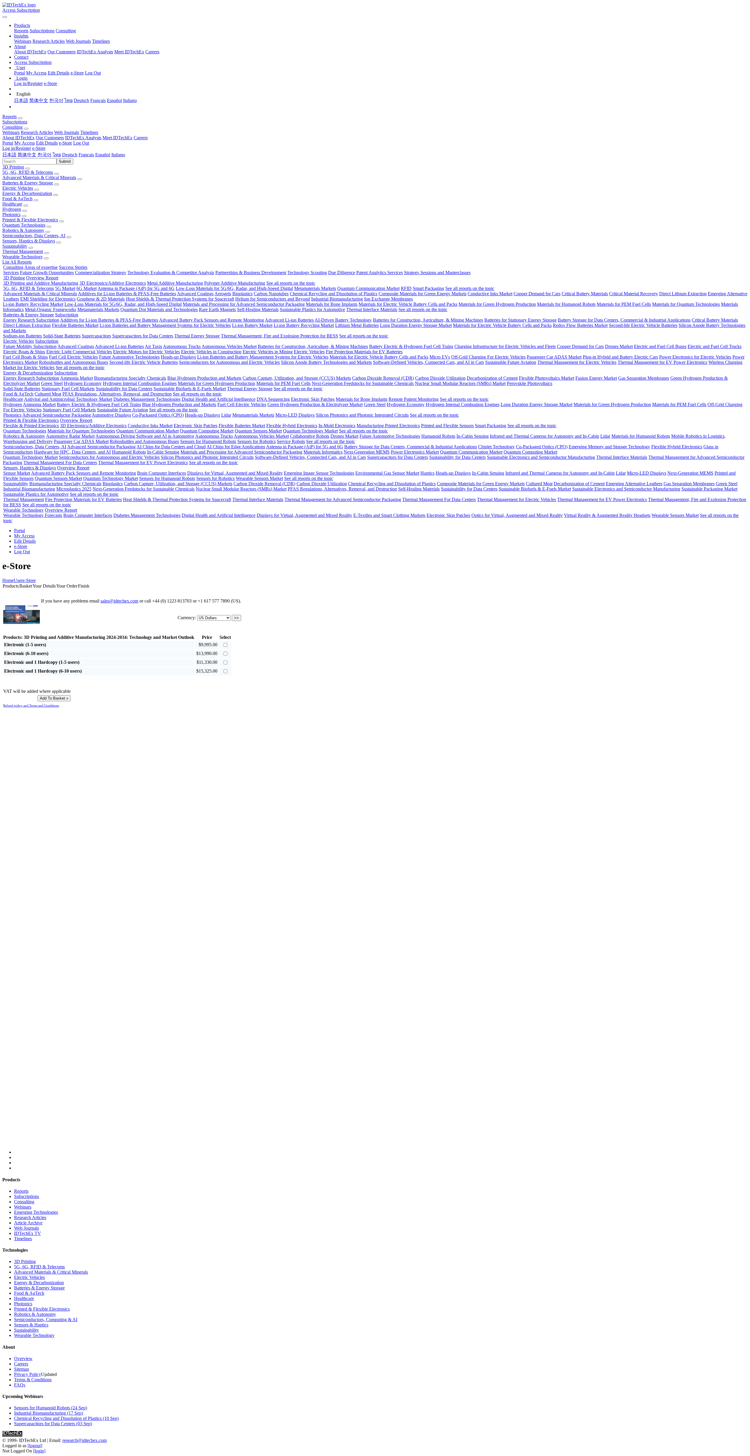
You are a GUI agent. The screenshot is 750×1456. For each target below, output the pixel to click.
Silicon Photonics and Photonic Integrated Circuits (362, 415)
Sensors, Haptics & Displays (28, 240)
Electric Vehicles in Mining (268, 351)
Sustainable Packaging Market (709, 488)
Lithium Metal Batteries (357, 325)
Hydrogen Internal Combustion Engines (140, 383)
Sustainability (14, 246)
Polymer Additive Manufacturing (234, 283)
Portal (19, 72)
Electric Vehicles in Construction (211, 351)
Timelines (101, 41)
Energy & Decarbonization (27, 193)
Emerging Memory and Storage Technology (609, 446)
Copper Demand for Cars (537, 293)
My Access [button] (24, 142)
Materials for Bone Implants (331, 304)
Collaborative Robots (309, 436)
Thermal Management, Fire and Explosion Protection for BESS (279, 335)
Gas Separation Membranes (643, 378)
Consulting (66, 30)
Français (98, 100)
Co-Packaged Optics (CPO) (158, 415)
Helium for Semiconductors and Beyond (272, 298)
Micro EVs (439, 356)
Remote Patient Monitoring (413, 399)
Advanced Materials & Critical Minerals (39, 177)
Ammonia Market (76, 378)
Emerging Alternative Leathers (634, 483)
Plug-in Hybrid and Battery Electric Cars (620, 356)
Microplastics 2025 (73, 488)
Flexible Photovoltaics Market (546, 378)
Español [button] (102, 154)
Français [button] (86, 154)
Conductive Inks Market (490, 293)
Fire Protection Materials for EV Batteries (364, 351)
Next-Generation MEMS (367, 451)
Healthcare (12, 203)
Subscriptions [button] (14, 121)
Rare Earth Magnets (217, 309)
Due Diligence (341, 272)
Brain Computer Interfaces (161, 473)
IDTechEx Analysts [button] (83, 137)
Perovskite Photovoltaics (529, 383)
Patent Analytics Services (379, 272)
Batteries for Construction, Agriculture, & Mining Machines (428, 320)
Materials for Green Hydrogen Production (497, 304)
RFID (406, 288)
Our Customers (61, 51)
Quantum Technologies (23, 225)
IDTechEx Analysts (95, 51)
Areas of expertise (41, 267)
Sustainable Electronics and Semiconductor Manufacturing (541, 457)
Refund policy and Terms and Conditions (31, 705)
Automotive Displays (111, 415)
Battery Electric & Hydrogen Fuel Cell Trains (411, 346)
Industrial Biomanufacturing (337, 298)
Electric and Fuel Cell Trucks (715, 346)
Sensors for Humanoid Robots (208, 441)
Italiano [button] (118, 154)
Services (11, 272)
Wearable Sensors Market (259, 478)
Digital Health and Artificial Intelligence (218, 399)
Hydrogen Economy (83, 383)
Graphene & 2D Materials (101, 298)
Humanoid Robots (438, 436)
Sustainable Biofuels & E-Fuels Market (190, 388)
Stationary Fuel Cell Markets (68, 388)
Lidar (226, 415)
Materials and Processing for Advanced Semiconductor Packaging (244, 304)
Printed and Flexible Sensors (447, 425)
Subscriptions (42, 30)
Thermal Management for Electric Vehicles (576, 362)
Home (8, 580)
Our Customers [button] (50, 137)
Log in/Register (28, 83)
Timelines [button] (89, 132)
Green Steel (52, 383)
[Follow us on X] (381, 934)
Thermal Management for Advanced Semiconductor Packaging (342, 499)
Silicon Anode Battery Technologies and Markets (326, 362)
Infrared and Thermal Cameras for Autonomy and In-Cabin (544, 436)
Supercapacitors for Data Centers (142, 335)
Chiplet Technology (496, 446)
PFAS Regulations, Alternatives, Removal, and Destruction (117, 393)
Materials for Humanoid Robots (566, 304)
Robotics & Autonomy (23, 230)
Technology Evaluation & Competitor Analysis (170, 272)
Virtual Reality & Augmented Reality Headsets (607, 515)
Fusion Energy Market (596, 378)
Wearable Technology (22, 256)
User (18, 580)
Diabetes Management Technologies (146, 399)
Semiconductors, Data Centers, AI (33, 235)
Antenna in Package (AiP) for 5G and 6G (136, 288)
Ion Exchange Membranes (388, 298)
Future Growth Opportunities (47, 272)
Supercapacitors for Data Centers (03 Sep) (53, 1423)
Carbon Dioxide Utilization (440, 378)
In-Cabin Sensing (472, 436)
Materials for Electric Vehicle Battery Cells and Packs (408, 304)
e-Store (77, 72)
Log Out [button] (81, 142)
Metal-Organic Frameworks (50, 309)
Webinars (22, 41)
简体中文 (38, 100)
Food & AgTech (17, 198)
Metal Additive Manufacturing (175, 283)
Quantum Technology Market (310, 430)
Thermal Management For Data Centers (60, 462)
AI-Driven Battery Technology (343, 320)
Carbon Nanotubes (271, 293)
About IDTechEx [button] (18, 137)
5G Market (65, 288)
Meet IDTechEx (129, 51)
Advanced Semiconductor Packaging (56, 415)
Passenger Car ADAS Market (554, 356)
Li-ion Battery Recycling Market (33, 304)
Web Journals (78, 41)
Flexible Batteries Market (75, 325)
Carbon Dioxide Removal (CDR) (383, 378)
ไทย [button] (57, 154)
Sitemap (21, 1369)
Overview (23, 1358)
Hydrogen (11, 209)
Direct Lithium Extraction (683, 293)
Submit (65, 161)
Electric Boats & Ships (24, 351)
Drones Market (619, 346)
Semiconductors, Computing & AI (45, 1319)
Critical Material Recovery (633, 293)
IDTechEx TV (27, 1233)
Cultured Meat (48, 393)
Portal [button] (7, 142)
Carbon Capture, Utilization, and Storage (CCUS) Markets (297, 378)
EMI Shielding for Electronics (48, 298)
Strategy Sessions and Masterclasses (437, 272)
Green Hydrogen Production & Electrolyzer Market (315, 404)
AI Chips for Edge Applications (236, 446)
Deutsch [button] (69, 154)
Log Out (93, 72)
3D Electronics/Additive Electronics (112, 283)
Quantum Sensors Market (258, 430)
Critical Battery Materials (585, 293)
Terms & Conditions (33, 1379)
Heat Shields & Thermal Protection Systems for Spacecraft (180, 298)
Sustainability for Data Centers (124, 388)
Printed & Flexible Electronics (30, 219)
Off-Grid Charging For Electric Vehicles (488, 356)
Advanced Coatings (195, 293)
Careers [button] (141, 137)
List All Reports (17, 261)
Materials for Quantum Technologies (686, 304)
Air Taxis (153, 346)
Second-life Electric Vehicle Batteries (643, 325)
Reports (21, 30)
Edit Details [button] (47, 142)
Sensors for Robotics (256, 441)
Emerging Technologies (36, 1212)
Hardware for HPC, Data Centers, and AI (72, 451)
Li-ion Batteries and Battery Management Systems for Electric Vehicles (165, 325)
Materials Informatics (323, 451)
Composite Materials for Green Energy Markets (422, 293)
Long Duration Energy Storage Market (416, 325)
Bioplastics (242, 293)
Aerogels (222, 293)
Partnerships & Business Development (250, 272)
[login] (39, 1450)
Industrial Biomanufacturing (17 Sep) (48, 1413)
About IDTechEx (30, 51)
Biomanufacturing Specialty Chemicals (130, 378)
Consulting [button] (12, 127)
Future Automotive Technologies (129, 356)
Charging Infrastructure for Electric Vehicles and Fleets (505, 346)
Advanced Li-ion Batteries (289, 320)
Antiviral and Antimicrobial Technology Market (68, 399)
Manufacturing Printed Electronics (388, 425)
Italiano (130, 100)
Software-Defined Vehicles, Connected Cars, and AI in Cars (428, 362)
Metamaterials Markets (315, 288)
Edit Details (58, 72)
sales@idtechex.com (119, 600)
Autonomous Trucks (182, 346)
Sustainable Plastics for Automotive (312, 309)
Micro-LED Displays (295, 415)
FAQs (19, 1384)
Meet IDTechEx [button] (117, 137)
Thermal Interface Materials (371, 309)
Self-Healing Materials (258, 309)
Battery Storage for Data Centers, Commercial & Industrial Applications (624, 320)
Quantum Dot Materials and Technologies (159, 309)
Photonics (11, 214)
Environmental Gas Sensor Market (387, 473)
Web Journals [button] (66, 132)
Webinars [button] (11, 132)
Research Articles (49, 41)
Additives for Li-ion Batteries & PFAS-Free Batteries (127, 293)
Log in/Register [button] (16, 148)
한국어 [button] (45, 154)
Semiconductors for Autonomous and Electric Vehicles (229, 362)
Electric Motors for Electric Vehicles (146, 351)
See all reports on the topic (290, 283)
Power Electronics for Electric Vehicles (695, 356)
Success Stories (73, 267)
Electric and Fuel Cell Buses (660, 346)
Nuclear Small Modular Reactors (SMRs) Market (460, 383)
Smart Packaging (428, 288)
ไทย (68, 100)
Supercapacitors (96, 335)
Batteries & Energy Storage (27, 182)
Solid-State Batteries (62, 335)
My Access (36, 72)
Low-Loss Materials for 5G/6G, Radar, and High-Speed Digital (234, 288)
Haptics (427, 473)
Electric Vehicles (17, 188)
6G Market (86, 288)
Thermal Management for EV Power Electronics (662, 362)
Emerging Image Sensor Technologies (319, 473)
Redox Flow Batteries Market (580, 325)
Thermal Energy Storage (197, 335)
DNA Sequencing (273, 399)
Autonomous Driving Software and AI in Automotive (145, 436)
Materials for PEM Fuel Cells (624, 304)
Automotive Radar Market (70, 436)
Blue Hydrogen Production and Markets (204, 378)
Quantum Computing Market (206, 430)
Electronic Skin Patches (313, 399)
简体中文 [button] (27, 154)
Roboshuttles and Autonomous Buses (73, 362)
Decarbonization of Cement (492, 378)
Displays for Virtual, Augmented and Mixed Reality (235, 473)
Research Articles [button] (37, 132)
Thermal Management (22, 251)
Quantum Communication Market (368, 288)
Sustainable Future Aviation (510, 362)
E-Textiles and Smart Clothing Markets (389, 515)
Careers (152, 51)
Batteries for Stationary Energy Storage (520, 320)
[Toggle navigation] (4, 17)
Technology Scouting (307, 272)
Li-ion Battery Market (252, 325)
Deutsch (81, 100)
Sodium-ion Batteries (22, 335)
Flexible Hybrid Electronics (291, 425)
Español (114, 100)
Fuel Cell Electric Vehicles (73, 356)
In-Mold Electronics (336, 425)
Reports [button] (9, 116)
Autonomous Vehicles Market (229, 346)
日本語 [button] (9, 154)
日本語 (21, 100)
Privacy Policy (27, 1374)
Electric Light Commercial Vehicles (79, 351)
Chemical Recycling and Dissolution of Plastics (333, 293)
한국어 (56, 100)
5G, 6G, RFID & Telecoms (27, 172)
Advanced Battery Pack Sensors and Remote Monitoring (211, 320)
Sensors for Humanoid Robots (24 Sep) (50, 1407)
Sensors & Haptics (31, 1324)
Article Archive (28, 1222)
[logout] (35, 1445)
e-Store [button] (65, 142)
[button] (22, 25)
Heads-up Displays (178, 356)
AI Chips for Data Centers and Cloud (171, 446)
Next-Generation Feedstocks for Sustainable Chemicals (363, 383)
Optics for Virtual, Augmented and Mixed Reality (517, 515)
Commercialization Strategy (100, 272)
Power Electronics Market (415, 451)
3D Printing (13, 166)
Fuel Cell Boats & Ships (25, 356)
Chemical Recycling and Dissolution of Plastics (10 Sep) (66, 1418)
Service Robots (291, 441)
